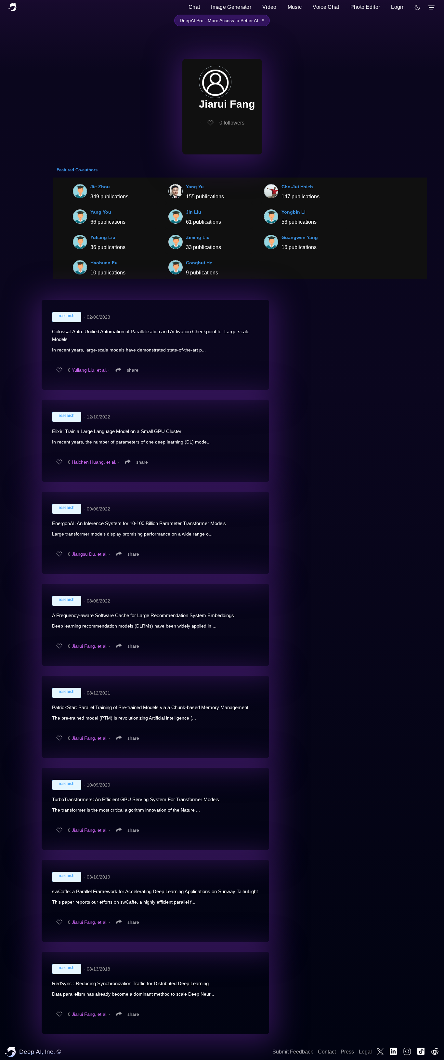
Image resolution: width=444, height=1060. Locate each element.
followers (231, 123)
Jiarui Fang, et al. (90, 646)
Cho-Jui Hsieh (297, 186)
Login (398, 7)
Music (295, 7)
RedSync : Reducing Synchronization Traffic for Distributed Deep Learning (130, 983)
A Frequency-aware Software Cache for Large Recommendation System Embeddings (143, 615)
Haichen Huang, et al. (94, 462)
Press (347, 1051)
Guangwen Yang (299, 237)
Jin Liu (193, 212)
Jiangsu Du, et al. (90, 554)
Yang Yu (195, 186)
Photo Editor (365, 7)
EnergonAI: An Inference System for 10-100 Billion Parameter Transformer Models (139, 523)
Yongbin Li (293, 212)
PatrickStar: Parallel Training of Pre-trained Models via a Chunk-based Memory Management (150, 707)
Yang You (100, 212)
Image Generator (231, 7)
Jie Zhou (100, 186)
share (132, 370)
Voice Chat (326, 7)
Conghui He (199, 262)
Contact (327, 1051)
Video (269, 7)
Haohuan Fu (104, 262)
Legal (365, 1051)
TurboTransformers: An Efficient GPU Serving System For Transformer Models (135, 799)
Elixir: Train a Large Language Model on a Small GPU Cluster (116, 431)
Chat (194, 7)
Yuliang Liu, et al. (89, 370)
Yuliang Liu (102, 237)
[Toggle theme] (417, 7)
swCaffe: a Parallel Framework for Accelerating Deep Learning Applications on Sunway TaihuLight (155, 891)
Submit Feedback (292, 1051)
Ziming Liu (198, 237)
